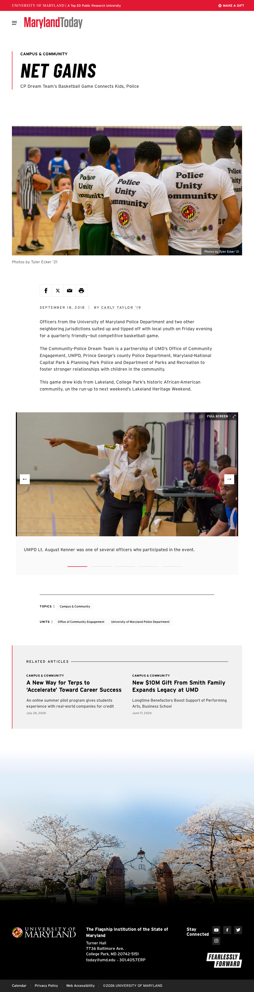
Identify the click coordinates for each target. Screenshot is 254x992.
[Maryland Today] (53, 23)
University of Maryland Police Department (140, 622)
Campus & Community (75, 606)
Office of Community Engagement (81, 622)
